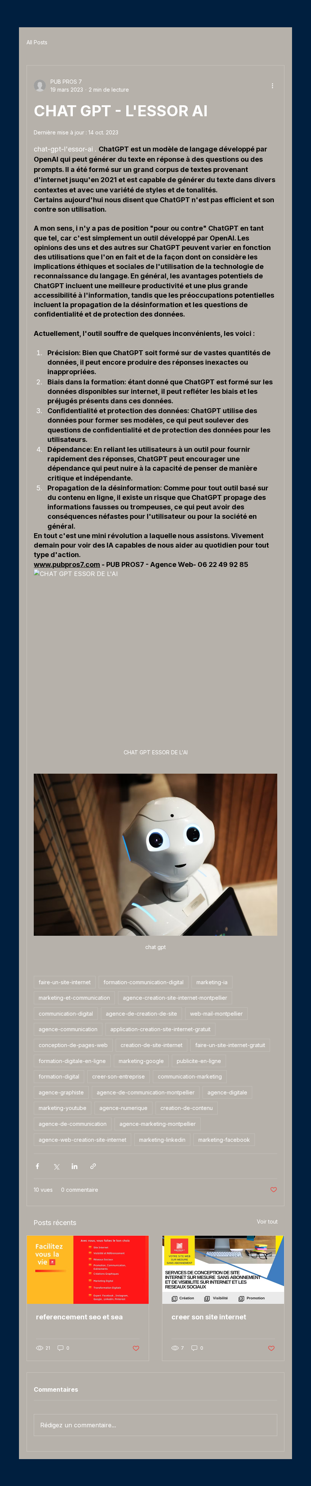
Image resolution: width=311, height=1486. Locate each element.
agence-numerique (123, 1108)
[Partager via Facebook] (37, 1166)
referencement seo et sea (79, 1317)
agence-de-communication (73, 1124)
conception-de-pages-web (73, 1045)
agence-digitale (227, 1092)
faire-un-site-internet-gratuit (230, 1045)
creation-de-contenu (186, 1108)
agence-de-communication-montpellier (146, 1092)
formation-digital (59, 1076)
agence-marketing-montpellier (157, 1124)
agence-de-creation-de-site (141, 1013)
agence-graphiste (61, 1092)
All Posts (37, 42)
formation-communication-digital (144, 982)
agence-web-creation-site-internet (82, 1139)
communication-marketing (190, 1076)
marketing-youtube (62, 1108)
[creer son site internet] (223, 1270)
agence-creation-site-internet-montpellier (175, 997)
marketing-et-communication (74, 997)
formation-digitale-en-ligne (72, 1061)
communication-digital (66, 1013)
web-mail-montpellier (216, 1013)
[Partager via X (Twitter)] (56, 1166)
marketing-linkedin (162, 1139)
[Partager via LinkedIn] (74, 1166)
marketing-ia (212, 982)
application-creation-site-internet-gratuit (160, 1029)
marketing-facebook (224, 1139)
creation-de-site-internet (151, 1045)
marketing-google (141, 1061)
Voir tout (267, 1221)
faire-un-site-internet (65, 982)
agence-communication (68, 1029)
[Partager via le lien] (93, 1166)
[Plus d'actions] (272, 85)
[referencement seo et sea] (88, 1270)
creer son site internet (208, 1317)
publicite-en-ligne (199, 1061)
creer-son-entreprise (118, 1076)
